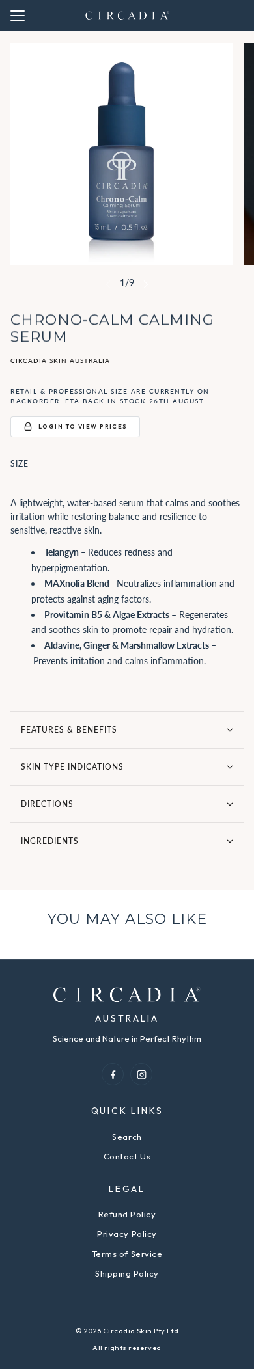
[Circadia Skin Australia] (127, 15)
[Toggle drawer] (17, 15)
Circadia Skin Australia (60, 360)
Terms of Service (127, 1254)
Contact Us (127, 1156)
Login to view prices (83, 426)
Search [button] (126, 1137)
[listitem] (113, 1074)
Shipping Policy (127, 1273)
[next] (146, 284)
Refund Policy (127, 1214)
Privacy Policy (126, 1233)
